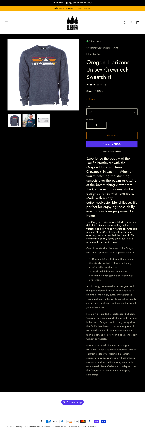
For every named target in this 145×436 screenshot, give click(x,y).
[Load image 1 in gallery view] (14, 120)
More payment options (112, 151)
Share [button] (92, 99)
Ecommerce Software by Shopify (39, 426)
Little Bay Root (20, 426)
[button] (6, 22)
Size (88, 106)
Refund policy (60, 426)
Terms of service (89, 426)
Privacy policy (74, 426)
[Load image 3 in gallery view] (43, 120)
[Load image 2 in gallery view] (29, 120)
